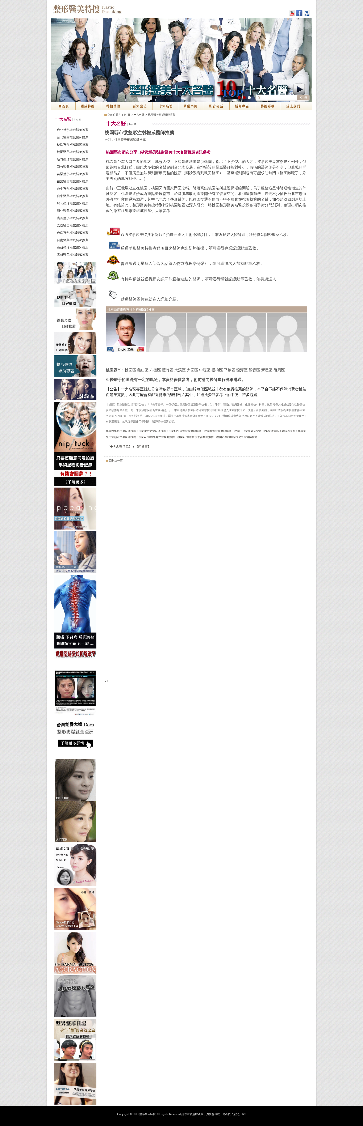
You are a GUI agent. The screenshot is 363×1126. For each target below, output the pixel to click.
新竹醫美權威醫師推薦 (72, 166)
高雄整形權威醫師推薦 (72, 247)
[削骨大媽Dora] (76, 709)
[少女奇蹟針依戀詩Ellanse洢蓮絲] (76, 801)
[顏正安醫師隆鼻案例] (76, 910)
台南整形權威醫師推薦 (72, 232)
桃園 (171, 431)
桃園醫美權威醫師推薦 (72, 152)
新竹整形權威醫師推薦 (72, 159)
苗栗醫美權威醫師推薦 (72, 181)
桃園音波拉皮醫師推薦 (217, 431)
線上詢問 (296, 106)
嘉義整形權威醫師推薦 (72, 218)
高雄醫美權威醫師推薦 (72, 254)
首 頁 (127, 114)
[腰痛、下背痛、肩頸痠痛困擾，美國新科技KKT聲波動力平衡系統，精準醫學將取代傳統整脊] (76, 617)
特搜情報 (114, 106)
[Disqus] (207, 517)
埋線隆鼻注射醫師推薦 (161, 437)
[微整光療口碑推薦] (76, 320)
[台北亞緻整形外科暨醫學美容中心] (76, 1084)
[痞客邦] (307, 14)
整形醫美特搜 (105, 10)
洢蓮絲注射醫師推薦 (283, 431)
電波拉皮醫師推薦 (190, 431)
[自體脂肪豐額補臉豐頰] (76, 509)
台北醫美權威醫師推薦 (72, 137)
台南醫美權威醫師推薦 (72, 240)
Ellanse (266, 431)
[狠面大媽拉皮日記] (76, 1041)
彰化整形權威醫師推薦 (72, 203)
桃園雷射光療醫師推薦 (152, 431)
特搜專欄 (268, 106)
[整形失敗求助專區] (76, 367)
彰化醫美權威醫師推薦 (72, 210)
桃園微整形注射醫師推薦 (121, 431)
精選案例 (191, 106)
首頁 (63, 106)
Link (106, 681)
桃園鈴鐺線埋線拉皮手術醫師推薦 (236, 437)
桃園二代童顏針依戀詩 (248, 431)
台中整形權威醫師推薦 (72, 188)
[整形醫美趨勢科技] (76, 273)
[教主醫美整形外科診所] (76, 866)
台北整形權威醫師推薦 (72, 130)
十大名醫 (165, 106)
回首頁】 (144, 447)
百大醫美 (140, 106)
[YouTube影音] (292, 14)
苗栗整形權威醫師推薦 (72, 174)
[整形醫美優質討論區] (76, 390)
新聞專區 (242, 106)
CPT (177, 431)
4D (145, 437)
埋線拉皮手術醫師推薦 (200, 437)
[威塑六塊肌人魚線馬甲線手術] (76, 997)
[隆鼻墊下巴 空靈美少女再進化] (76, 553)
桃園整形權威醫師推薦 (72, 144)
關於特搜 (88, 106)
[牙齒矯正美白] (76, 343)
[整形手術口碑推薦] (76, 297)
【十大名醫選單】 (119, 447)
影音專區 (216, 106)
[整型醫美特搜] (76, 953)
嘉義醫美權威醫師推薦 (72, 225)
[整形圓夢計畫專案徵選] (76, 445)
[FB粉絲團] (299, 14)
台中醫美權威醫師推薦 (72, 196)
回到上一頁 (116, 460)
